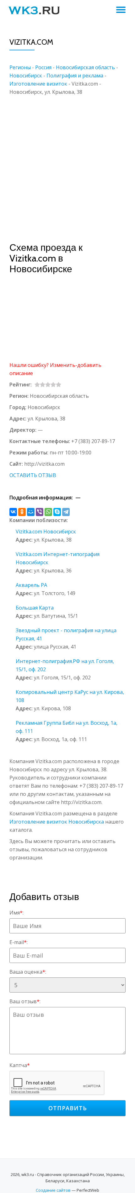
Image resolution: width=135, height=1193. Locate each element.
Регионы (20, 67)
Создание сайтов (53, 1190)
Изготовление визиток (38, 83)
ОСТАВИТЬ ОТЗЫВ (32, 475)
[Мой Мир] (31, 512)
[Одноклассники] (22, 512)
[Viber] (39, 512)
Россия (43, 67)
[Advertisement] (67, 163)
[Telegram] (66, 512)
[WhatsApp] (48, 512)
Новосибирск (25, 75)
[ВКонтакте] (13, 512)
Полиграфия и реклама (74, 75)
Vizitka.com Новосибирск (46, 531)
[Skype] (57, 512)
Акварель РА (31, 585)
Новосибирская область (85, 67)
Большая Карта (35, 607)
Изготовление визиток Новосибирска (56, 821)
